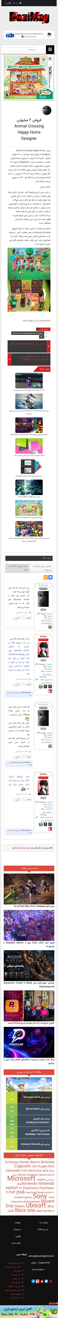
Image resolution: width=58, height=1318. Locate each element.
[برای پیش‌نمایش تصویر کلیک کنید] (29, 77)
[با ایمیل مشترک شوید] (50, 577)
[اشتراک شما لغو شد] (46, 577)
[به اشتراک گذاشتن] (18, 617)
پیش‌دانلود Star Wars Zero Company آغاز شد (34, 906)
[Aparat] (50, 1281)
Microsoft (22, 1179)
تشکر (29, 618)
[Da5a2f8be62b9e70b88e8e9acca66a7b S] (29, 487)
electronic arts (38, 1170)
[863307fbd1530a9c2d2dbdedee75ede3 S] (29, 425)
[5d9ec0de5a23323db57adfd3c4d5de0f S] (29, 381)
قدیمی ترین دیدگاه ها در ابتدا (42, 568)
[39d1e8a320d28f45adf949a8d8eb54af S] (29, 529)
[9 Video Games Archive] (29, 1311)
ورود (7, 3)
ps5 (21, 1192)
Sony (41, 1197)
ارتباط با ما (44, 1222)
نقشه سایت (16, 1243)
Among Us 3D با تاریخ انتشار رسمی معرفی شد (29, 390)
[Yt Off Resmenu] (50, 49)
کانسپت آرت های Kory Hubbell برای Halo (26, 344)
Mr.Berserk (45, 321)
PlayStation (31, 1188)
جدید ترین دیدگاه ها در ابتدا (18, 568)
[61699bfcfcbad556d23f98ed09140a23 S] (29, 508)
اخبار (36, 321)
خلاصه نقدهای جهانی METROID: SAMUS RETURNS (29, 435)
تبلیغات (18, 1222)
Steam (20, 1206)
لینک (14, 618)
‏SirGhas (27, 762)
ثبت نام (16, 3)
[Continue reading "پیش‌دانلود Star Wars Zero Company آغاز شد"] (29, 889)
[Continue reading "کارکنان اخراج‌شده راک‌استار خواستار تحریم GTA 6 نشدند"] (29, 1006)
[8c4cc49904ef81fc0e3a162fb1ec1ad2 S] (29, 446)
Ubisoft (36, 1206)
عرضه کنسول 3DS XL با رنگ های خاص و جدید (29, 455)
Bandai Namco (30, 1162)
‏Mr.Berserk (26, 693)
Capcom (23, 1166)
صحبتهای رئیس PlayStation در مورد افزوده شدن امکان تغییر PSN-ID (33, 358)
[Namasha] (42, 1281)
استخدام (17, 1229)
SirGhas (43, 636)
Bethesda (47, 1162)
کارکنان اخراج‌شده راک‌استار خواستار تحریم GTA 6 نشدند (31, 1023)
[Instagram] (37, 1281)
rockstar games (23, 1198)
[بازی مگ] (29, 17)
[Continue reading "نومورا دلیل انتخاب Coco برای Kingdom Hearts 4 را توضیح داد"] (29, 925)
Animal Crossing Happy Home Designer (27, 333)
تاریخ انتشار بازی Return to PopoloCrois (29, 517)
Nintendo (30, 1184)
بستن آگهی (53, 1303)
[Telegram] (33, 1281)
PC (21, 1188)
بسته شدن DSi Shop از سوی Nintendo (29, 476)
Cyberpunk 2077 (17, 1170)
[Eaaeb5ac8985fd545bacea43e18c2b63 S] (29, 401)
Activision (12, 1162)
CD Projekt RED (43, 1166)
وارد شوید (30, 848)
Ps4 (13, 1192)
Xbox (50, 1206)
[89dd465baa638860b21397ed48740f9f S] (29, 467)
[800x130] (29, 35)
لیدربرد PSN (43, 1229)
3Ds (41, 337)
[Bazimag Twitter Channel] (46, 1281)
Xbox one (25, 1210)
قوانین (18, 1236)
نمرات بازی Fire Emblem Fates (29, 497)
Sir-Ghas (43, 677)
